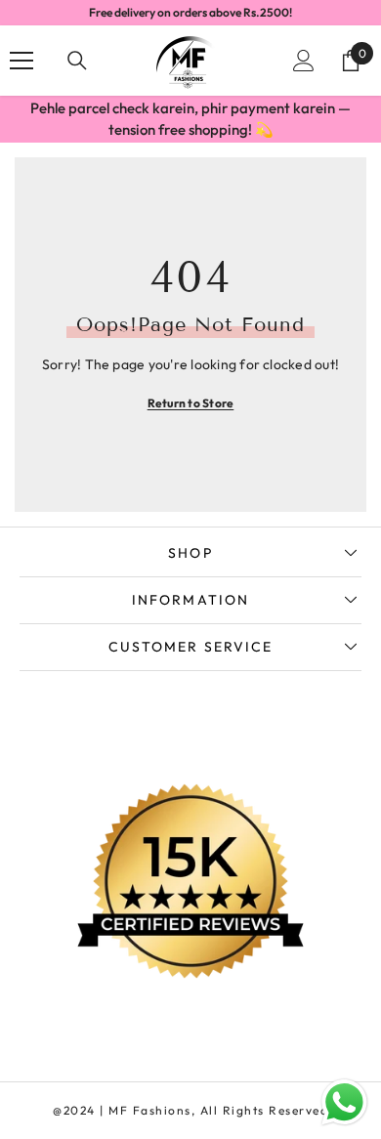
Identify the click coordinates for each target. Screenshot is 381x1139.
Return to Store (191, 403)
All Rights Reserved (264, 1110)
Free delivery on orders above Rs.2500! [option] (190, 12)
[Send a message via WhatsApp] (344, 1102)
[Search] (77, 60)
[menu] (21, 60)
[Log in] (304, 60)
